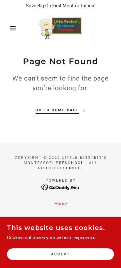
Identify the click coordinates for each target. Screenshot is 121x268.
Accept (60, 254)
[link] (60, 28)
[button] (9, 28)
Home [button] (60, 203)
